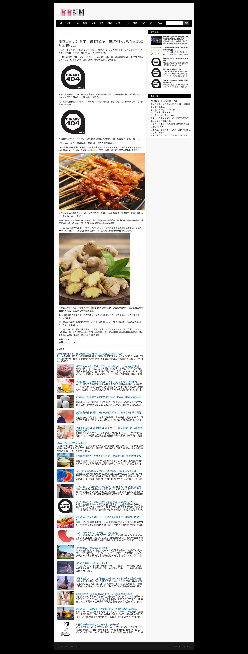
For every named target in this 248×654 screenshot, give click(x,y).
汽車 (77, 23)
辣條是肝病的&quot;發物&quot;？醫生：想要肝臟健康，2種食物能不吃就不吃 (109, 429)
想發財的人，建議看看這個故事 (92, 547)
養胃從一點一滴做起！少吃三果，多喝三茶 (97, 624)
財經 (135, 23)
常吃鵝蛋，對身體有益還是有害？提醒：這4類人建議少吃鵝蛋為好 (108, 398)
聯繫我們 (177, 646)
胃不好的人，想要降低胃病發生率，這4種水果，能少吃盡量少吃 (108, 486)
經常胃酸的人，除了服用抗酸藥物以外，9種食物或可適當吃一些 (108, 578)
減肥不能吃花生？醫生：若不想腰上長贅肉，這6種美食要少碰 (107, 366)
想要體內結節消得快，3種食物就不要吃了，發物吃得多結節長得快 (108, 414)
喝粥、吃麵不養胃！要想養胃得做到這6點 (97, 532)
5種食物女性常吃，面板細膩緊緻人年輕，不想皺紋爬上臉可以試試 (90, 353)
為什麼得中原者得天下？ (162, 112)
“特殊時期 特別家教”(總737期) (164, 101)
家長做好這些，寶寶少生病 (163, 109)
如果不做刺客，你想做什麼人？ (92, 563)
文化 (93, 23)
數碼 (143, 23)
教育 (118, 23)
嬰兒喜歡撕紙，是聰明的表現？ (165, 115)
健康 (110, 23)
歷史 (152, 23)
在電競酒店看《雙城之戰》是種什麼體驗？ (170, 135)
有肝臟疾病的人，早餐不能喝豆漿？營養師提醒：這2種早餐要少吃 (108, 457)
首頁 (68, 23)
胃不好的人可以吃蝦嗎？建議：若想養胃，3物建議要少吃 (105, 501)
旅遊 (160, 23)
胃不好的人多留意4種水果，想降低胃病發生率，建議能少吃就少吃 (108, 518)
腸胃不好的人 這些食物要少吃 (72, 443)
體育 (85, 23)
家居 (102, 23)
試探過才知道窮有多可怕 (172, 69)
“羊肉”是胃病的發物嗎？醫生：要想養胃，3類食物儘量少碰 (106, 471)
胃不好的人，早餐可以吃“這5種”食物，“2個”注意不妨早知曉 (106, 609)
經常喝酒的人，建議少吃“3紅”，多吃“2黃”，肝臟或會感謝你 (106, 381)
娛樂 (127, 23)
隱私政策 (187, 646)
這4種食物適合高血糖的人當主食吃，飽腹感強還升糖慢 (104, 593)
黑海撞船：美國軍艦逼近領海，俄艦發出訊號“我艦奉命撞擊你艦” (176, 38)
